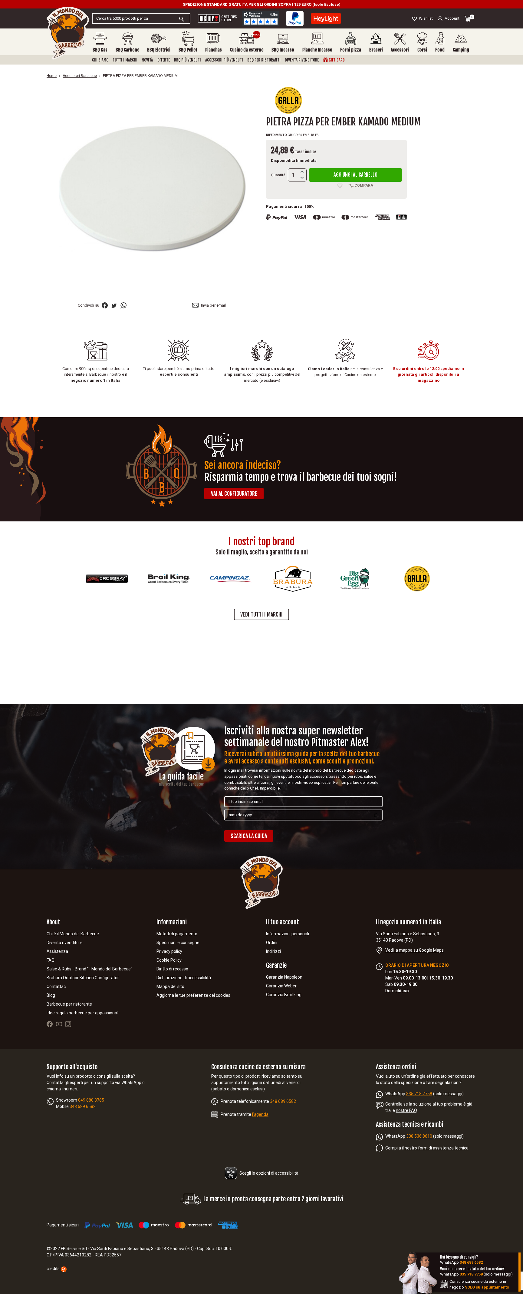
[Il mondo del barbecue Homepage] (68, 33)
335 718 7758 (419, 1093)
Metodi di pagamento (176, 933)
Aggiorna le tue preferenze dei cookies (193, 995)
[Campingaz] (212, 578)
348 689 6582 (471, 1262)
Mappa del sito (170, 986)
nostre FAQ (406, 1110)
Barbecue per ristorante (69, 1004)
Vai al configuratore (234, 493)
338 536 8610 (419, 1136)
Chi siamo (100, 60)
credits (54, 1268)
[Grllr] (288, 100)
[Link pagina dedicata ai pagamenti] (295, 18)
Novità (147, 60)
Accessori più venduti (224, 60)
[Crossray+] (88, 578)
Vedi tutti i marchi (261, 614)
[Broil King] (150, 578)
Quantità (278, 175)
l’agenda (260, 1114)
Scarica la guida (249, 836)
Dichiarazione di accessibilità (183, 977)
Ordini (271, 942)
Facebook (50, 1024)
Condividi (105, 305)
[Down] (302, 178)
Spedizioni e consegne (177, 942)
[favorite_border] (340, 186)
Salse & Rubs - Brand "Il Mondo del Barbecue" (89, 968)
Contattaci (57, 986)
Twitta (114, 305)
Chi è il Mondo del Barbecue (73, 933)
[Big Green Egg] (336, 578)
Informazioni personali (287, 933)
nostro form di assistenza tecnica (437, 1148)
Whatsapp (123, 305)
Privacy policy (169, 951)
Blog (51, 995)
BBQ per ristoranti (264, 60)
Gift (336, 60)
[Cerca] (181, 19)
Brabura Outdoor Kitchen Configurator (83, 977)
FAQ (50, 960)
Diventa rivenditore (302, 60)
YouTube (59, 1024)
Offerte (163, 60)
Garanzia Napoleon (284, 977)
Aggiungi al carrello (355, 175)
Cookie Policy (169, 960)
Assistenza (57, 951)
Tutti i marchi (125, 60)
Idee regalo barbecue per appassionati (83, 1012)
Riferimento (276, 135)
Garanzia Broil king (283, 994)
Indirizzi (273, 951)
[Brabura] (274, 579)
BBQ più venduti (187, 60)
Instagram (68, 1024)
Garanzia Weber (281, 985)
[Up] (302, 172)
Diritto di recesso (172, 968)
